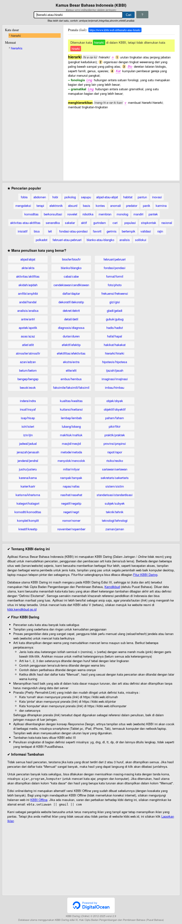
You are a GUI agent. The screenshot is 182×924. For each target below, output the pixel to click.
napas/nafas (71, 486)
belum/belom (28, 370)
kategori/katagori (28, 503)
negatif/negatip (71, 503)
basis (86, 205)
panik (146, 205)
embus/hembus (71, 379)
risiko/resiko (114, 460)
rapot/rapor (114, 452)
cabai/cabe (71, 276)
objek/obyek (114, 400)
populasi (130, 222)
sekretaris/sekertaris (115, 477)
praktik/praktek (115, 435)
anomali (115, 205)
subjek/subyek (115, 503)
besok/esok (28, 387)
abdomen (39, 197)
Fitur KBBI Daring (145, 574)
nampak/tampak (71, 477)
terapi (40, 205)
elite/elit (71, 370)
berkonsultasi (53, 214)
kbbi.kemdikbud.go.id (21, 609)
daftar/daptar (71, 293)
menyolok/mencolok (71, 460)
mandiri (138, 214)
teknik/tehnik (114, 512)
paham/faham (114, 418)
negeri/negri (71, 512)
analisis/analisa (27, 310)
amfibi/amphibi (28, 293)
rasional (166, 222)
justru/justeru (28, 469)
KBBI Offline (38, 799)
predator (131, 205)
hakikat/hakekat (115, 344)
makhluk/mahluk (71, 435)
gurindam (99, 222)
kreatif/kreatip (27, 529)
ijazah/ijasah (114, 370)
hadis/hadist (114, 327)
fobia (24, 197)
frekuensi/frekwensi (114, 293)
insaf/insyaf (28, 409)
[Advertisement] (121, 142)
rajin (160, 231)
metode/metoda (71, 452)
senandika (53, 222)
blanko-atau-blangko (100, 239)
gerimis (112, 231)
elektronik (56, 205)
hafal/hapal (114, 336)
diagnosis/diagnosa (71, 327)
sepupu (86, 197)
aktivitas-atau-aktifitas (25, 222)
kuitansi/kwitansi (71, 409)
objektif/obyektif (115, 409)
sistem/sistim (114, 486)
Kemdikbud (112, 586)
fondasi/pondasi (114, 267)
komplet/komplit (28, 520)
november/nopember (71, 529)
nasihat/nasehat (71, 495)
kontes (100, 205)
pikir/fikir (114, 426)
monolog (122, 214)
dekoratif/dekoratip (71, 302)
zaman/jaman (114, 529)
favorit (97, 231)
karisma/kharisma (28, 495)
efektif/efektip (71, 344)
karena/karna (28, 477)
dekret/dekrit (71, 310)
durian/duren (71, 336)
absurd (72, 205)
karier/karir (28, 486)
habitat (127, 197)
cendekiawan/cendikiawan (71, 285)
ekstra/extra (71, 362)
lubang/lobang (71, 426)
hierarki (16, 35)
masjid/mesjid (71, 443)
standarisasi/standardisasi (114, 495)
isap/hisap (28, 418)
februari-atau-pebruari (67, 239)
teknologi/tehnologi (114, 520)
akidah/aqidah (27, 285)
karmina (161, 205)
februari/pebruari (115, 259)
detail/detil (71, 319)
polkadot (41, 239)
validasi (146, 231)
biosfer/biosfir (71, 259)
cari (115, 222)
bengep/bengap (28, 379)
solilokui (140, 239)
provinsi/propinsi (115, 443)
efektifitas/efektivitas (71, 353)
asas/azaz (28, 336)
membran (105, 214)
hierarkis (17, 48)
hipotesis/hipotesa (114, 362)
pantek (153, 214)
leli (50, 231)
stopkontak (148, 222)
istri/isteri (28, 426)
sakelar (70, 222)
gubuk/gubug (114, 319)
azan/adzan (28, 362)
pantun (142, 197)
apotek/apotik (28, 327)
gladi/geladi (114, 310)
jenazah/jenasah (28, 452)
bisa (37, 231)
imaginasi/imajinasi (115, 379)
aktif (84, 222)
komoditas (31, 214)
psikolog (70, 197)
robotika (87, 214)
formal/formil (114, 276)
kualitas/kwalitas (71, 400)
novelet (72, 214)
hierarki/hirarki (114, 353)
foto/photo (115, 285)
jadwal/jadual (28, 443)
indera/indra (28, 400)
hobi (55, 197)
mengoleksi (23, 205)
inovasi (157, 197)
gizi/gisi (114, 302)
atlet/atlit (28, 344)
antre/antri (28, 319)
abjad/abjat (27, 259)
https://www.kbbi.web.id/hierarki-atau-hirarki (115, 30)
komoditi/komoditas (27, 512)
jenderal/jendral (28, 460)
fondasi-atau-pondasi (73, 231)
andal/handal (27, 302)
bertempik (128, 231)
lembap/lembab (71, 418)
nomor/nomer (71, 520)
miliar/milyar (71, 469)
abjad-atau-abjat (107, 197)
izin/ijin (28, 435)
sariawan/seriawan (114, 469)
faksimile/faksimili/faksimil (71, 387)
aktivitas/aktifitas (28, 276)
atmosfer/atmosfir (28, 353)
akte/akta (28, 267)
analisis (124, 239)
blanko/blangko (71, 267)
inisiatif (22, 231)
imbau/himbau (114, 387)
